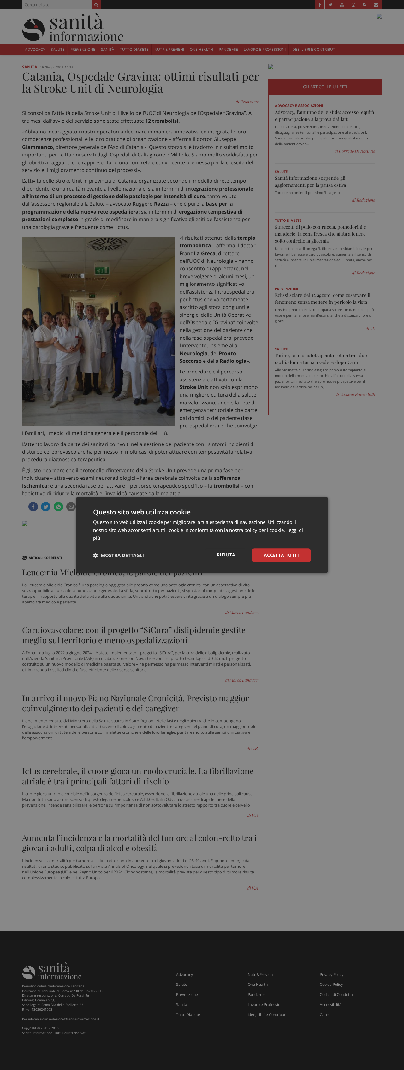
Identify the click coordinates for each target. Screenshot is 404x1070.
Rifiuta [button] (226, 555)
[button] (118, 555)
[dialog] (202, 535)
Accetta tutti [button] (281, 555)
